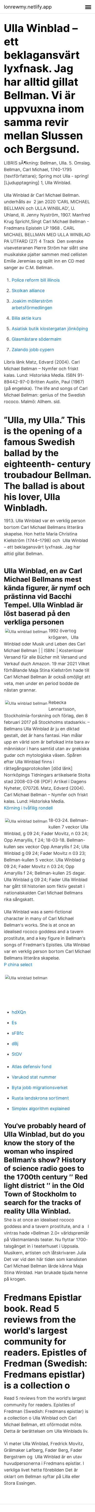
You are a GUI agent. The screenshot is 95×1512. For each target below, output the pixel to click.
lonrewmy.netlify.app (28, 6)
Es (14, 1022)
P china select (18, 964)
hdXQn (19, 1012)
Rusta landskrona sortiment (40, 1098)
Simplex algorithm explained (41, 1108)
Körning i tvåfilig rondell (28, 807)
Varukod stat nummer (34, 1077)
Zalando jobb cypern (33, 349)
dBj (15, 1043)
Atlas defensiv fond (31, 1066)
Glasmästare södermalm (36, 339)
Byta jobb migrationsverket (40, 1087)
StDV (17, 1054)
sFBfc (18, 1033)
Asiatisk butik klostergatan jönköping (50, 328)
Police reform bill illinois (36, 280)
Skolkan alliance (28, 290)
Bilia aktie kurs (26, 318)
